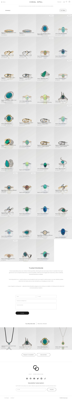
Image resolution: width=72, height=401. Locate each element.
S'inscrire (52, 389)
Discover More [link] (43, 354)
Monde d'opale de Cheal (38, 374)
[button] (3, 2)
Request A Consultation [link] (28, 354)
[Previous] (1, 24)
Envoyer (22, 313)
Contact (12, 398)
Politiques (6, 398)
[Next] (17, 24)
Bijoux (30, 374)
